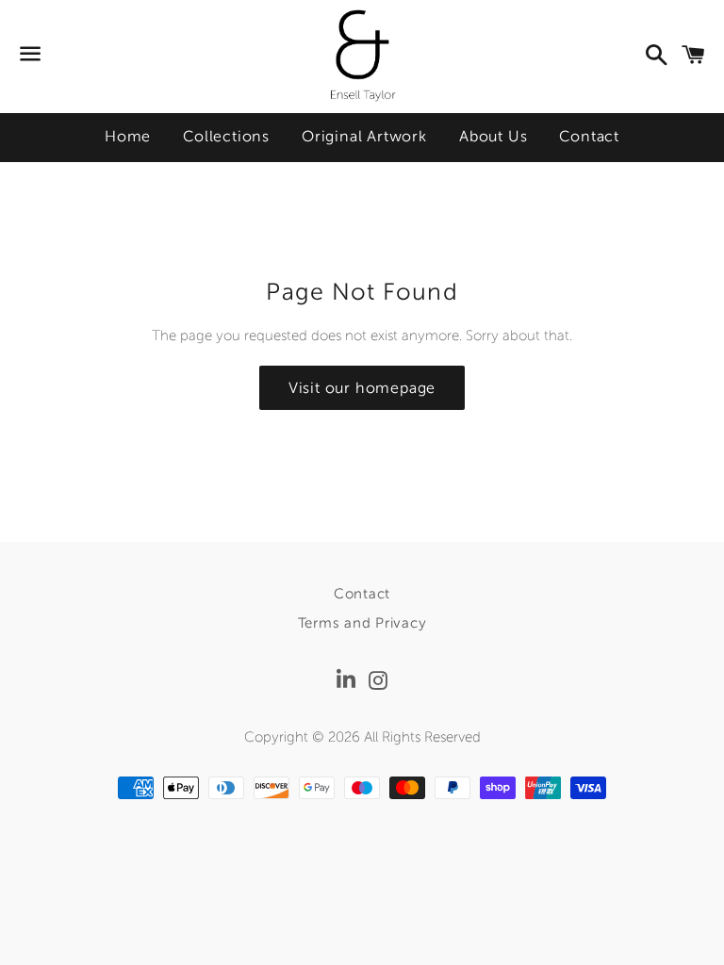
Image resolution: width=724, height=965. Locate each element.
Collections (226, 136)
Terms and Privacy (362, 622)
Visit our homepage (362, 388)
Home (128, 136)
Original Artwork (364, 136)
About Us (493, 136)
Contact (589, 136)
